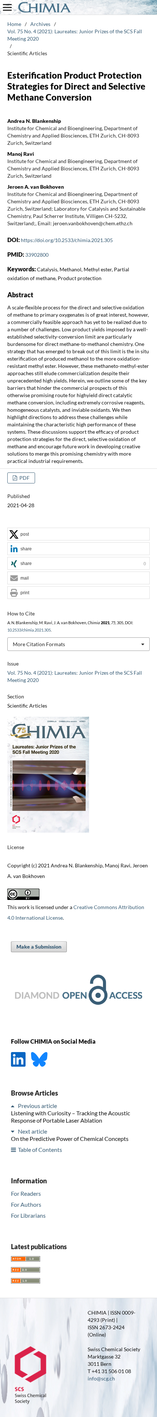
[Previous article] (14, 1105)
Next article (32, 1131)
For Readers (26, 1193)
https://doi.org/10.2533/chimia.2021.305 (67, 240)
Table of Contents (40, 1149)
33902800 (37, 255)
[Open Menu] (7, 7)
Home (14, 24)
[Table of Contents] (14, 1149)
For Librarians (28, 1215)
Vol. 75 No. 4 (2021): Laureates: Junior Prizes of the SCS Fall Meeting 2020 (74, 35)
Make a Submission (38, 946)
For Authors (26, 1204)
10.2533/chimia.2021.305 (29, 630)
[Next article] (14, 1131)
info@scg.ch (101, 1378)
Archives (40, 24)
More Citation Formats (39, 644)
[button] (78, 534)
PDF (24, 478)
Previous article (37, 1105)
